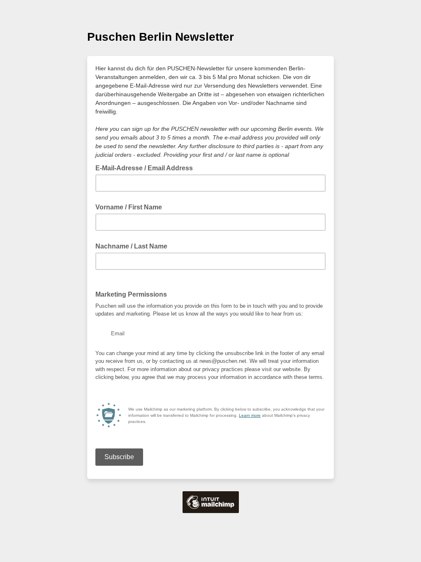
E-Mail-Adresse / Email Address (146, 167)
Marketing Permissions (131, 294)
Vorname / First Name (128, 207)
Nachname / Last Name (131, 246)
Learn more (250, 415)
